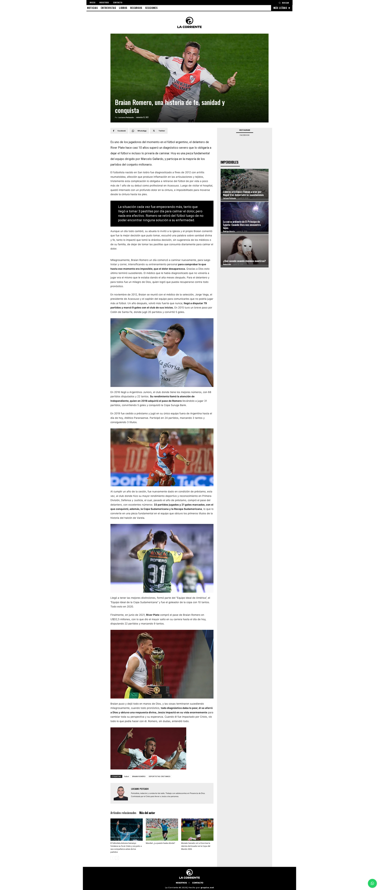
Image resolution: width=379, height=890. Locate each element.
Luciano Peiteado (126, 117)
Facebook (244, 135)
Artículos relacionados (123, 813)
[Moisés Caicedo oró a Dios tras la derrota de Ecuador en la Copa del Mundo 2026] (197, 829)
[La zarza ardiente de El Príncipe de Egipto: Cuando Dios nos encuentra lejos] (245, 216)
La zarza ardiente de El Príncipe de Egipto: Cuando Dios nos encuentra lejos (242, 225)
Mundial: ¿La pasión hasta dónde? (160, 843)
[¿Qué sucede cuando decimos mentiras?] (245, 249)
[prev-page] (112, 858)
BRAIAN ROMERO (139, 776)
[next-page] (117, 858)
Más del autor (147, 813)
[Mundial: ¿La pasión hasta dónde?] (162, 829)
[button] (284, 3)
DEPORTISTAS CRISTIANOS (159, 776)
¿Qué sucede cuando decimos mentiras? (244, 261)
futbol (126, 776)
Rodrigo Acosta (229, 231)
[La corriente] (189, 22)
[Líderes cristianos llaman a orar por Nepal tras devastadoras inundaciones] (245, 183)
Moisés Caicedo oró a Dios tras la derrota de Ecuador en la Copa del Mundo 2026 (195, 846)
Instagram (244, 130)
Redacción (227, 264)
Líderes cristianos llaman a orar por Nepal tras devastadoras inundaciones (243, 193)
